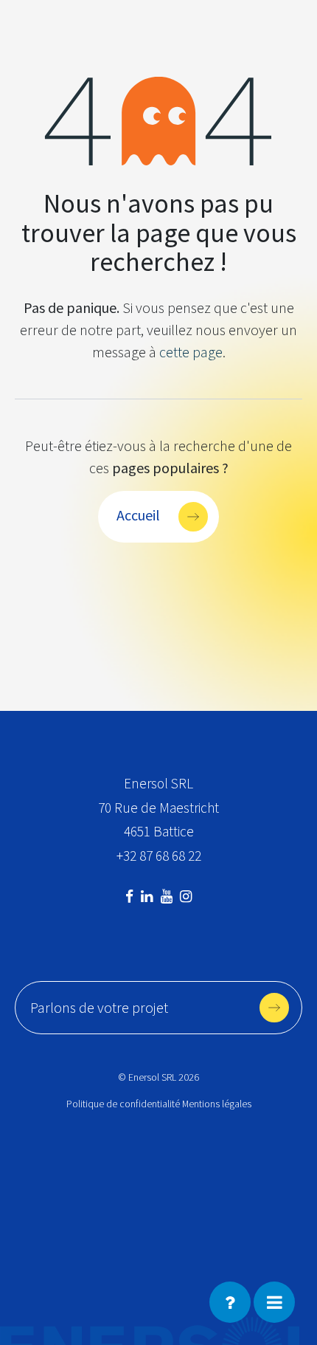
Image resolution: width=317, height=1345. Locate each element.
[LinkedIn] (148, 896)
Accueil (138, 515)
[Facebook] (130, 896)
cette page (191, 352)
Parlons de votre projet (99, 1007)
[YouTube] (168, 896)
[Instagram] (186, 896)
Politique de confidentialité (123, 1104)
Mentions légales (216, 1104)
